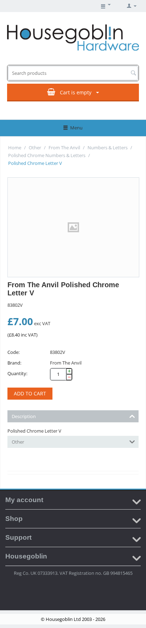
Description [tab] (24, 416)
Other (35, 147)
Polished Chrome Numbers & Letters (46, 155)
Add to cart (30, 393)
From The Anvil (64, 147)
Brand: (14, 363)
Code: (13, 352)
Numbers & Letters (108, 147)
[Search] (133, 73)
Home (14, 147)
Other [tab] (18, 442)
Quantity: (17, 373)
